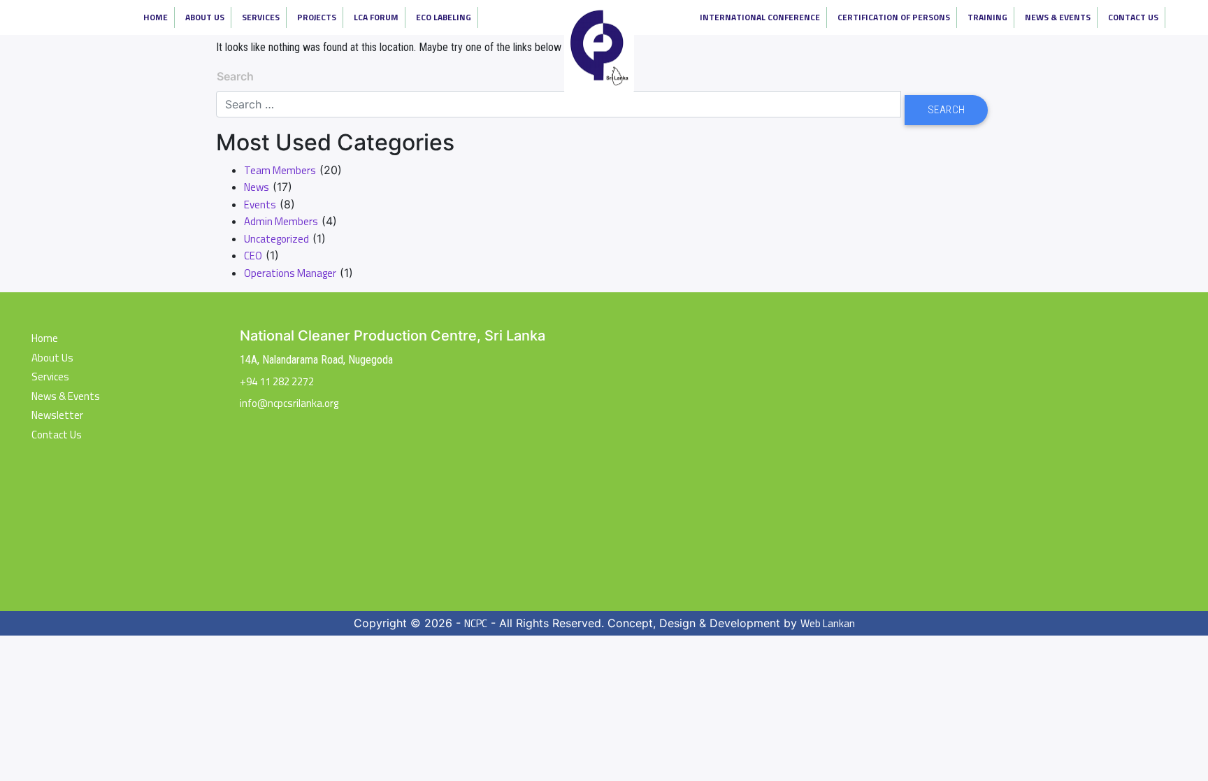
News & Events (1058, 17)
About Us (204, 17)
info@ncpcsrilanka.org (289, 403)
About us (52, 358)
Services (261, 17)
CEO (253, 256)
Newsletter (57, 415)
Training (987, 17)
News (256, 187)
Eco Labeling (443, 17)
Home (155, 17)
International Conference (760, 17)
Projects (316, 17)
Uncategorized (276, 239)
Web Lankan (827, 623)
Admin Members (281, 221)
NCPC (475, 623)
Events (260, 205)
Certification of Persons (893, 17)
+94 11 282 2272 (277, 381)
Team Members (280, 170)
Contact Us (1133, 17)
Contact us (56, 435)
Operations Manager (290, 273)
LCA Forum (376, 17)
